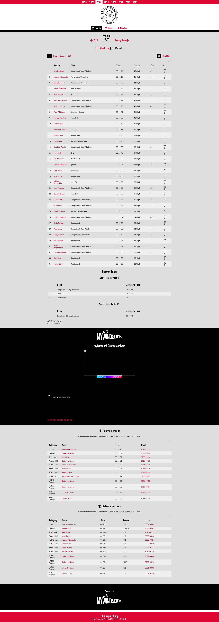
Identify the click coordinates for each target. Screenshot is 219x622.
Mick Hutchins (59, 106)
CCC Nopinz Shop (109, 617)
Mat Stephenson (60, 100)
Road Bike (166, 56)
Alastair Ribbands (61, 77)
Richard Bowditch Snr (70, 476)
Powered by (110, 590)
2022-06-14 (145, 457)
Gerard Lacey (67, 551)
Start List (104, 48)
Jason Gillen (58, 264)
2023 (106, 2)
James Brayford (60, 118)
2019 (135, 2)
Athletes (123, 28)
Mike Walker (58, 94)
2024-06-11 (145, 465)
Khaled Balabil (59, 211)
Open (55, 56)
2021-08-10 (145, 449)
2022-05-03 (149, 528)
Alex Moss (66, 532)
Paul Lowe (58, 229)
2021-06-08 (149, 556)
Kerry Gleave (59, 235)
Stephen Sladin (60, 147)
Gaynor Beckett (60, 217)
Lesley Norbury (60, 252)
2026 (84, 2)
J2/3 (95, 40)
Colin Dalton (58, 223)
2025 (91, 2)
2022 (113, 2)
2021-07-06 (145, 453)
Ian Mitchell (58, 241)
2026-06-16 (149, 562)
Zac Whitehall (59, 194)
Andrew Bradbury (69, 449)
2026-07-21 (149, 532)
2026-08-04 (145, 487)
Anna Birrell (66, 528)
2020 (128, 2)
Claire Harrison (68, 453)
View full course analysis (59, 420)
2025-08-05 (145, 476)
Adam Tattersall (60, 89)
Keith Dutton (58, 124)
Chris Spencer (59, 83)
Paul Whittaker (59, 112)
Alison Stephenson (58, 246)
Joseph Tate (58, 135)
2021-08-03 (149, 525)
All (50, 56)
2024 (99, 2)
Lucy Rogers (59, 188)
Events (97, 28)
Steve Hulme (67, 472)
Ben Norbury (59, 71)
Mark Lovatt (66, 457)
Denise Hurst (67, 499)
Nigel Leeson (59, 159)
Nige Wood (58, 170)
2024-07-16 (149, 574)
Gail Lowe (58, 205)
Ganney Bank (120, 40)
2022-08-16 (149, 544)
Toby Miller (58, 153)
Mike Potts (58, 176)
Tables (110, 28)
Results (119, 48)
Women (62, 56)
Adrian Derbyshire (58, 182)
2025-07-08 (145, 461)
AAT (69, 56)
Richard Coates (60, 130)
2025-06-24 (149, 536)
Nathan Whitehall (60, 165)
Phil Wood (58, 141)
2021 (121, 2)
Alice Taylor (66, 536)
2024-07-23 (149, 548)
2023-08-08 (145, 472)
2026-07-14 (149, 551)
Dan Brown (58, 258)
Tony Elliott (58, 200)
